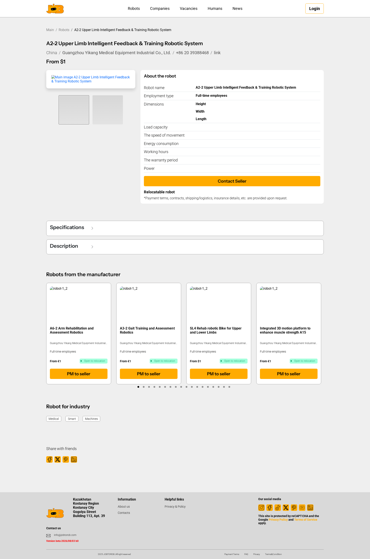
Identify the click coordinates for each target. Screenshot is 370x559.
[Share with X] (57, 459)
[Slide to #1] (74, 109)
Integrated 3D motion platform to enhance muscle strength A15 (285, 330)
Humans (215, 8)
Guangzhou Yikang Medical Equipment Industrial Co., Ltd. (116, 52)
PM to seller (78, 373)
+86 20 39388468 (192, 52)
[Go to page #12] (197, 386)
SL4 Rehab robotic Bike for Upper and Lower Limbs (216, 330)
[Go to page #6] (165, 386)
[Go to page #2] (143, 386)
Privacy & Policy (175, 506)
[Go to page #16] (218, 386)
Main (50, 30)
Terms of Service (305, 519)
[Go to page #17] (224, 386)
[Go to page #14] (207, 386)
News (237, 8)
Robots (134, 8)
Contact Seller (232, 181)
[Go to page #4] (154, 386)
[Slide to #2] (107, 109)
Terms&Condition (273, 554)
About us (124, 506)
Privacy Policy (278, 519)
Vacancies (188, 8)
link (217, 52)
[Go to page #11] (191, 386)
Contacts (124, 512)
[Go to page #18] (229, 386)
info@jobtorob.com (65, 535)
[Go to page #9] (181, 386)
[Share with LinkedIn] (74, 459)
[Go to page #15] (213, 386)
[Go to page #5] (159, 386)
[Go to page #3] (149, 386)
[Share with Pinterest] (66, 459)
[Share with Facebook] (49, 459)
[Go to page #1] (138, 386)
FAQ (246, 554)
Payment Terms (231, 554)
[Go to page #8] (175, 386)
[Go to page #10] (186, 386)
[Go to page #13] (202, 386)
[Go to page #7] (170, 386)
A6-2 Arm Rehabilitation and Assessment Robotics (72, 330)
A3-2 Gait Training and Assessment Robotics (147, 330)
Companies (160, 8)
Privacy (256, 554)
